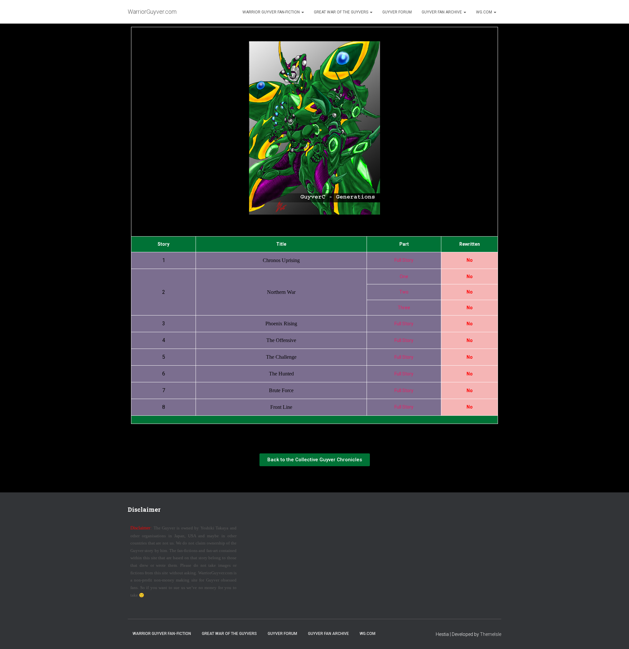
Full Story (403, 260)
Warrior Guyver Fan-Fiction (271, 12)
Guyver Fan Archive (442, 12)
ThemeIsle (490, 634)
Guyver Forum (397, 12)
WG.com (484, 12)
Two (404, 292)
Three (404, 307)
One (404, 276)
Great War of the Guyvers (341, 12)
